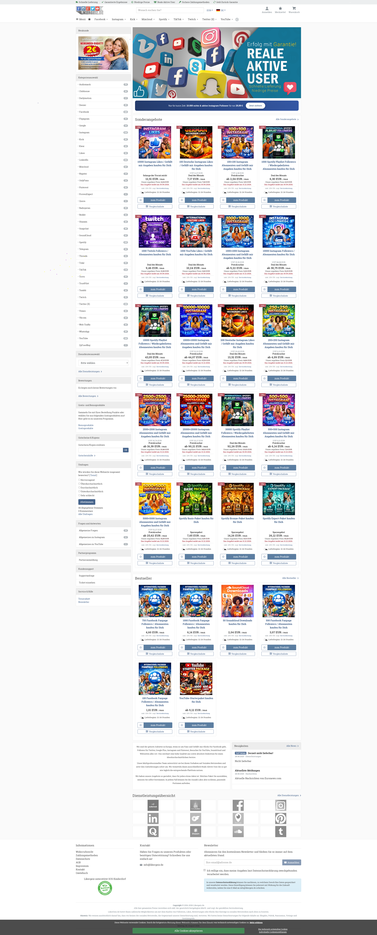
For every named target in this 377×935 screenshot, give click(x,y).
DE (222, 10)
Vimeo (103, 311)
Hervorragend (87, 480)
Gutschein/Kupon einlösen (91, 444)
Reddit (103, 214)
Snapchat (103, 228)
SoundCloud (103, 235)
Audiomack (103, 84)
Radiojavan (103, 208)
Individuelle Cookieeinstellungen (273, 932)
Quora (102, 201)
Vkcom (103, 317)
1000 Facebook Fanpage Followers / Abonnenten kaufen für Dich (196, 624)
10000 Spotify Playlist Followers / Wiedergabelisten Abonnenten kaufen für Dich (155, 344)
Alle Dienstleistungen (288, 795)
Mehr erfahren (256, 922)
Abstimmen (86, 501)
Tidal (103, 263)
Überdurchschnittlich (91, 483)
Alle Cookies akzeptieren (189, 930)
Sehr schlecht (87, 495)
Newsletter (83, 602)
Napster (103, 173)
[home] (90, 19)
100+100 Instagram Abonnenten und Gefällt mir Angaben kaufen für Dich (237, 165)
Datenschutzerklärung (226, 882)
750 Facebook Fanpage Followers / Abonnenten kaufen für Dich (155, 624)
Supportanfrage (86, 575)
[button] (238, 19)
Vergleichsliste (156, 206)
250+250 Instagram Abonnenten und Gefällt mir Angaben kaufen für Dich (278, 344)
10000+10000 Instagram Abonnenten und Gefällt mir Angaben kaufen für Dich (196, 344)
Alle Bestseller (289, 578)
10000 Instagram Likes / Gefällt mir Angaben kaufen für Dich (155, 163)
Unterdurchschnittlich (91, 491)
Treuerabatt (84, 598)
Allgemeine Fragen (103, 530)
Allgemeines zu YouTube (102, 544)
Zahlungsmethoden (87, 855)
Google (103, 125)
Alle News (291, 745)
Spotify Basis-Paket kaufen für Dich (196, 520)
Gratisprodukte (85, 428)
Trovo (103, 276)
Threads (103, 256)
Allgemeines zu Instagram (103, 537)
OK (125, 450)
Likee (103, 153)
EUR (209, 10)
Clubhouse (103, 91)
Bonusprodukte (86, 425)
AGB (78, 862)
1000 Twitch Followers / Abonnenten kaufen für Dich (155, 252)
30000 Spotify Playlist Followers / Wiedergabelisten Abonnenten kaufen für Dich (237, 433)
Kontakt (80, 869)
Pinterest (103, 187)
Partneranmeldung (88, 559)
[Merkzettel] (141, 200)
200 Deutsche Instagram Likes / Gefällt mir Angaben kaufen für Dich (237, 344)
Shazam (103, 221)
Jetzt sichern (255, 105)
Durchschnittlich (89, 487)
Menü (82, 19)
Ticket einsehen (87, 582)
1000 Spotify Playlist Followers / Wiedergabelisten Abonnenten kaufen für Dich (279, 165)
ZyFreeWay (102, 345)
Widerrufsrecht (84, 851)
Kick (132, 19)
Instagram (117, 19)
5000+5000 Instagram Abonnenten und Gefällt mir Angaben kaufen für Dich (155, 522)
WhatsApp (103, 331)
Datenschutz (83, 858)
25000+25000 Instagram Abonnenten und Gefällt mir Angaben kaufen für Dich (196, 433)
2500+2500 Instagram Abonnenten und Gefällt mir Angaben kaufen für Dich (155, 433)
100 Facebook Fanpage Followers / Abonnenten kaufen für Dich (155, 702)
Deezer (103, 105)
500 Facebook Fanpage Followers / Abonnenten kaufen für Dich (278, 624)
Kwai (103, 146)
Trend (93, 475)
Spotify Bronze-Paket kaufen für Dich (237, 520)
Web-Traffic (103, 324)
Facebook (100, 19)
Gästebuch (82, 872)
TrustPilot (103, 283)
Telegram (103, 249)
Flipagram (103, 118)
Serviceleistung (162, 188)
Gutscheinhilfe (85, 455)
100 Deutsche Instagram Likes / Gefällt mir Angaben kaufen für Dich (196, 165)
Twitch (192, 19)
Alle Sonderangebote (286, 119)
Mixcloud (147, 19)
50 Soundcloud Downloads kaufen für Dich (237, 622)
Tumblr (103, 290)
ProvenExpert (102, 194)
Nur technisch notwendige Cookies (272, 929)
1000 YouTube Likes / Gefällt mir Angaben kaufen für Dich (196, 252)
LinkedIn (103, 159)
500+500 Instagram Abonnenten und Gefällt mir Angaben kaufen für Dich (278, 433)
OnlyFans (103, 180)
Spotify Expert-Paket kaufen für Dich (279, 520)
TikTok (177, 19)
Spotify (163, 19)
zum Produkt (158, 200)
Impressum (82, 865)
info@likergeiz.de (153, 864)
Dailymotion (103, 98)
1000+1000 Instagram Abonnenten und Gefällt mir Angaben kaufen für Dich (237, 254)
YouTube (225, 19)
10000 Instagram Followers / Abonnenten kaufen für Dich (279, 252)
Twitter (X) (208, 19)
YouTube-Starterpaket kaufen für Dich (196, 700)
